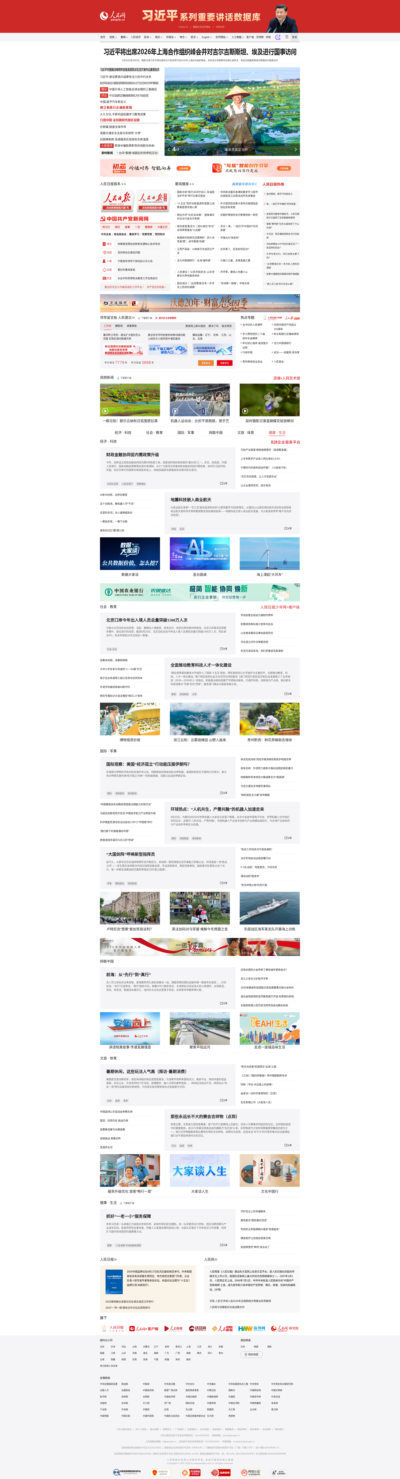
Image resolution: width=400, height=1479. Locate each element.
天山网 (189, 1409)
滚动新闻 (184, 694)
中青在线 (275, 1396)
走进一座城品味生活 (269, 1047)
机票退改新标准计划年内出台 (257, 624)
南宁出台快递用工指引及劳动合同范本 (121, 678)
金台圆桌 (200, 575)
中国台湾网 (233, 1403)
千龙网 (103, 1409)
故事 (127, 227)
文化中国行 (269, 1191)
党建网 (231, 1416)
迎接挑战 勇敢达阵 (110, 1138)
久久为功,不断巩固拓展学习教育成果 (123, 114)
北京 (102, 1346)
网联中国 (216, 433)
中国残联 (104, 1416)
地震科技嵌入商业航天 (191, 500)
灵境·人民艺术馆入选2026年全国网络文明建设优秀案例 (240, 1301)
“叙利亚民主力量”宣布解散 (255, 795)
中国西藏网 (255, 1403)
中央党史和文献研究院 (282, 1384)
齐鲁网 (146, 1409)
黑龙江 (178, 1346)
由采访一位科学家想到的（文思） (259, 1093)
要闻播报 (182, 184)
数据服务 (229, 1429)
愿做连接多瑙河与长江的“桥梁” (117, 840)
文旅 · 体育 (245, 433)
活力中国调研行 (282, 343)
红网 (166, 1409)
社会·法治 (112, 649)
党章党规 (147, 234)
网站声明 (242, 1429)
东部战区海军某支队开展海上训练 (269, 929)
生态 (182, 529)
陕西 (124, 1359)
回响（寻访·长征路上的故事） (257, 1084)
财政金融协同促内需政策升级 (132, 455)
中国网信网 (255, 1390)
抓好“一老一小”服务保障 (128, 1216)
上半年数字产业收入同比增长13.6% (260, 458)
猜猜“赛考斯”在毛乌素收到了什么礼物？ (282, 226)
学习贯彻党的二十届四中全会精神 (253, 336)
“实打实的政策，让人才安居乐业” (259, 476)
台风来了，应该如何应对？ (235, 249)
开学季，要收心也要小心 (234, 272)
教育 (113, 607)
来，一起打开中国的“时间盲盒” (281, 204)
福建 (102, 1353)
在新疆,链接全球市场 (113, 126)
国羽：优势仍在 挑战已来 (114, 1120)
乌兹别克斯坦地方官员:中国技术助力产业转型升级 (128, 813)
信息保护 (266, 1429)
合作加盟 (204, 1429)
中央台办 (190, 1384)
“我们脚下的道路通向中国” (114, 831)
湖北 (145, 1353)
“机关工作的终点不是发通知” (256, 849)
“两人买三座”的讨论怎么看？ (280, 284)
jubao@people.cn (231, 1435)
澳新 (269, 1346)
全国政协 (125, 1390)
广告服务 (179, 1429)
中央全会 (106, 234)
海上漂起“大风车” (270, 575)
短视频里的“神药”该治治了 (255, 1247)
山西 (134, 1346)
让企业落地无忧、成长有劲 (256, 485)
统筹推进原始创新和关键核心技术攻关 (139, 244)
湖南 (156, 1353)
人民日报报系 (110, 184)
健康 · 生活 (277, 433)
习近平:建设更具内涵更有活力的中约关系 (125, 76)
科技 (174, 529)
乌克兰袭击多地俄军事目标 (256, 786)
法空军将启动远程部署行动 (256, 858)
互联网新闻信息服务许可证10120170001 (141, 1447)
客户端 (250, 37)
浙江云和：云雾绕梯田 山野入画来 (200, 740)
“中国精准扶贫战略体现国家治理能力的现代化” (126, 804)
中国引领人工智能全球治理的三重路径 (133, 89)
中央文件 (220, 27)
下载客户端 (146, 318)
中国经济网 (169, 1396)
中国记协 (211, 1390)
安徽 (221, 1346)
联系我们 (279, 1429)
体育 (125, 1100)
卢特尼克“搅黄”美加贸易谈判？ (130, 929)
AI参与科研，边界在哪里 (113, 495)
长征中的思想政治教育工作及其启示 (138, 278)
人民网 (209, 1259)
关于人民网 (140, 1429)
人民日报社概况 (124, 1429)
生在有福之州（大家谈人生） (257, 1102)
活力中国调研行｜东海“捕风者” (194, 260)
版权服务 (216, 1429)
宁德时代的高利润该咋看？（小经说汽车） (264, 467)
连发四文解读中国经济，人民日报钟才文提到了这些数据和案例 (282, 216)
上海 (188, 1346)
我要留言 (224, 363)
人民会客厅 (127, 484)
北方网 (253, 1409)
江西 (113, 1353)
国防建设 (119, 883)
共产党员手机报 (155, 287)
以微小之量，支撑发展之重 (235, 260)
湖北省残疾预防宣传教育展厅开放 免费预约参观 (267, 996)
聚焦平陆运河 (200, 1047)
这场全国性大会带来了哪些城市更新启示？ (264, 969)
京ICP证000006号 (245, 1453)
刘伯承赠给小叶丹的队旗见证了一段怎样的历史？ (282, 246)
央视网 (124, 1396)
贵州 (221, 1353)
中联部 (146, 1384)
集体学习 (134, 234)
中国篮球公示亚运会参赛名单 (116, 1111)
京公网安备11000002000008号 (271, 1453)
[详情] (218, 1289)
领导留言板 (108, 318)
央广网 (167, 1403)
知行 (117, 227)
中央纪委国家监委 (109, 1384)
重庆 (199, 1353)
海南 (188, 1353)
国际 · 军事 (186, 433)
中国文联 (125, 1416)
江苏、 (225, 335)
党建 (109, 252)
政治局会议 (120, 234)
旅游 (117, 1100)
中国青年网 (255, 1396)
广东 (167, 1353)
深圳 (177, 1359)
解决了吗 (214, 326)
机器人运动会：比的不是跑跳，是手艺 (200, 421)
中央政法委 (169, 1384)
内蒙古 (146, 1346)
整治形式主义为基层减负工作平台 (123, 287)
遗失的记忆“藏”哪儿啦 (112, 530)
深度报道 (119, 793)
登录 (294, 37)
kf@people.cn (169, 1441)
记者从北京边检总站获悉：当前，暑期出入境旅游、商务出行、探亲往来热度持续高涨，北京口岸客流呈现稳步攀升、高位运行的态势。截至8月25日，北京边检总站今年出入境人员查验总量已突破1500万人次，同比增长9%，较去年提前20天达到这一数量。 (166, 632)
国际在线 (190, 1403)
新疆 (167, 1359)
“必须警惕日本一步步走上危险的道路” (282, 266)
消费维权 (141, 484)
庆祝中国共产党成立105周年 (285, 326)
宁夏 (156, 1359)
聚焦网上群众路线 (195, 326)
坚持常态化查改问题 (129, 252)
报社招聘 (154, 1429)
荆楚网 (210, 1409)
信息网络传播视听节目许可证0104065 (132, 1453)
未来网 (274, 1403)
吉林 (167, 1346)
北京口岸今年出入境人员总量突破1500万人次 (147, 620)
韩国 (256, 1346)
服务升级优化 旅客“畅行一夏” (130, 1191)
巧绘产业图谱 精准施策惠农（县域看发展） (265, 449)
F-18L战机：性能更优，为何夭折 (259, 867)
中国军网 (211, 1403)
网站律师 (254, 1429)
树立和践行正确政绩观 (286, 334)
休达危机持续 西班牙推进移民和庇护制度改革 (266, 759)
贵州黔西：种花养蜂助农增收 (269, 740)
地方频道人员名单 (109, 1366)
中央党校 (254, 1384)
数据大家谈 (130, 575)
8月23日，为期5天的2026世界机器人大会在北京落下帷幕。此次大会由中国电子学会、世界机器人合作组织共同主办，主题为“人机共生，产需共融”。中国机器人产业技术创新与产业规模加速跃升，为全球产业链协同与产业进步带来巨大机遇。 (230, 821)
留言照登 (227, 326)
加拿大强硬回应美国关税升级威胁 (282, 274)
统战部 (124, 1384)
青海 (145, 1359)
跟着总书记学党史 (201, 27)
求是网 (103, 1403)
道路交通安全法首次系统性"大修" (120, 133)
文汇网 (231, 1409)
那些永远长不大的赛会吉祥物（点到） (205, 1116)
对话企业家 (112, 484)
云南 (200, 338)
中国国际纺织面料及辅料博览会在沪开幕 (236, 149)
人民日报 (107, 1259)
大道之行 (163, 227)
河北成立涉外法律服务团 (254, 642)
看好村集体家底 (126, 269)
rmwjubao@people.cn (244, 1441)
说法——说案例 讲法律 (286, 352)
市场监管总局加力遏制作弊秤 (257, 615)
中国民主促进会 (172, 1416)
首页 (102, 37)
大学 (194, 694)
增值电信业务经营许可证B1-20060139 (183, 1447)
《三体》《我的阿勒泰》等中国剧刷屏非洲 (264, 1075)
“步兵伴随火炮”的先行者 (254, 885)
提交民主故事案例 (167, 318)
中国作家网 (148, 1416)
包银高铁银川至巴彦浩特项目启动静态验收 (264, 1005)
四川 (210, 1353)
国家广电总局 (170, 1390)
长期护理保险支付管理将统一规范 (239, 215)
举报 (268, 37)
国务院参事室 (192, 1390)
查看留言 (206, 363)
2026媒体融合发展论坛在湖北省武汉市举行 (129, 1301)
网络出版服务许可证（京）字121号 (217, 1453)
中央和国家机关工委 (238, 1384)
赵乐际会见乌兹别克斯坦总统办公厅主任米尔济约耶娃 (129, 83)
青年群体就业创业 (252, 361)
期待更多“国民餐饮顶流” (254, 1220)
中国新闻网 (212, 1396)
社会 (103, 607)
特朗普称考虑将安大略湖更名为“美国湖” (263, 777)
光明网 (146, 1396)
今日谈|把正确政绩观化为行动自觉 (128, 95)
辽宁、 (209, 335)
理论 (109, 244)
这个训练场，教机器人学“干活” (117, 503)
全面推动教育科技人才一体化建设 (201, 665)
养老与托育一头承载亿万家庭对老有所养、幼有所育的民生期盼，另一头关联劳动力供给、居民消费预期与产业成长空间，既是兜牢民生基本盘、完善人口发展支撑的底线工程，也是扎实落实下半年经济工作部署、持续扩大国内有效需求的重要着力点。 (166, 1228)
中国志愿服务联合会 (195, 1416)
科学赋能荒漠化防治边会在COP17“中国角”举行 (126, 822)
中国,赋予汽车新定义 (113, 101)
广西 (177, 1353)
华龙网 (124, 1409)
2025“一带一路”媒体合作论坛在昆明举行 (127, 1307)
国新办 (231, 1390)
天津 (113, 1346)
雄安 (188, 1359)
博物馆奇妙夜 (130, 740)
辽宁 (156, 1346)
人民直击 (279, 361)
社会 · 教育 (154, 433)
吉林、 (217, 335)
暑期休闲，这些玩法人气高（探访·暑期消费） (147, 1071)
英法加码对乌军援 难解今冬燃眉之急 (200, 929)
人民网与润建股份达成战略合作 (227, 1307)
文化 (109, 1100)
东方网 (210, 1416)
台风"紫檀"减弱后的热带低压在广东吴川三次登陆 (114, 153)
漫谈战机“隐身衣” (250, 876)
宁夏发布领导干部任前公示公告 (135, 261)
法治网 (124, 1403)
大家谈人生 (199, 1191)
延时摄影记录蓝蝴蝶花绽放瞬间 (270, 421)
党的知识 (160, 234)
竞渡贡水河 (106, 1147)
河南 (134, 1353)
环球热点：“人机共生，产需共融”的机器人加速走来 (217, 809)
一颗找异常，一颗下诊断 (114, 521)
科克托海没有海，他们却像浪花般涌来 (262, 651)
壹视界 (148, 227)
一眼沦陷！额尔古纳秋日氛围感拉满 (130, 421)
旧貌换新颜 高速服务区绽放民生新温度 (124, 139)
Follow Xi (183, 27)
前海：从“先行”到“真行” (128, 975)
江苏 (199, 1346)
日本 (243, 1346)
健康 (109, 1245)
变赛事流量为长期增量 (112, 1129)
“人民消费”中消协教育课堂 (128, 1245)
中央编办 (211, 1384)
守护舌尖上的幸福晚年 (253, 1211)
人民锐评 (136, 37)
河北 (124, 1346)
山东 (124, 1353)
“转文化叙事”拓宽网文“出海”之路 (258, 1066)
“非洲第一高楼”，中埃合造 (234, 283)
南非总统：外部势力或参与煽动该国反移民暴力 (267, 768)
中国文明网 (276, 1390)
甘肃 (134, 1359)
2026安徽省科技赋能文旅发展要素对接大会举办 (267, 987)
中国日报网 (191, 1396)
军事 (113, 751)
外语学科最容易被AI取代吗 (115, 687)
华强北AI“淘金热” (229, 237)
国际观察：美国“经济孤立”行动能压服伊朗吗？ (149, 764)
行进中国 (247, 352)
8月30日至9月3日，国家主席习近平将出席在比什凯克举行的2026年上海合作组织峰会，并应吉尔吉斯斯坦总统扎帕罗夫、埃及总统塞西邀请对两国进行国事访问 (200, 60)
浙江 (210, 1346)
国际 (103, 751)
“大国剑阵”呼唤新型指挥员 (130, 854)
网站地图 (253, 1354)
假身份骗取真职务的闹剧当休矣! (135, 145)
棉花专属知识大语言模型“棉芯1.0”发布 (121, 696)
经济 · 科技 (123, 433)
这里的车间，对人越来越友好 (116, 512)
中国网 (231, 1396)
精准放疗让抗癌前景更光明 (256, 1238)
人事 (109, 261)
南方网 (274, 1409)
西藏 (113, 1359)
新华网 (103, 1396)
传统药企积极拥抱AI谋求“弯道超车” (260, 1229)
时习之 (106, 227)
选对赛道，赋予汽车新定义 (279, 194)
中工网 (146, 1403)
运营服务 (192, 1429)
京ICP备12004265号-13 (267, 1447)
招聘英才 (166, 1429)
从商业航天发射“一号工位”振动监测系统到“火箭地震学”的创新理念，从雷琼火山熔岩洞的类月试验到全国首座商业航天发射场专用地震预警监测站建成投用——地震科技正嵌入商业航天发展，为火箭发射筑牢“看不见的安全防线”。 (231, 511)
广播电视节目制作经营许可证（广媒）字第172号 (228, 1447)
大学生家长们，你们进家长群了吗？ (282, 256)
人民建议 (125, 318)
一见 (137, 227)
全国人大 (104, 1390)
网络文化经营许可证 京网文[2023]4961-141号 (175, 1453)
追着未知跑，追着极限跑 (114, 660)
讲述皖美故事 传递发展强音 (130, 1047)
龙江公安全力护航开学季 (254, 978)
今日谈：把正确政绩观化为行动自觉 (282, 236)
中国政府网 (148, 1390)
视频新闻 (107, 377)
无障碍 (260, 37)
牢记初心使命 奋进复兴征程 (255, 345)
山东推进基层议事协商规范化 (257, 633)
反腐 (109, 269)
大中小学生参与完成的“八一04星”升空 (121, 669)
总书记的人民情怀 (252, 324)
